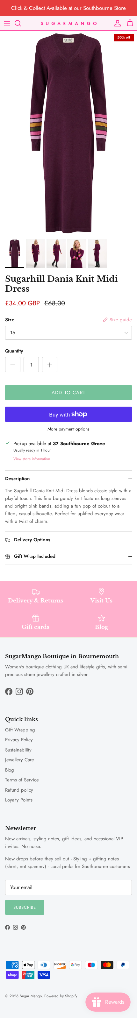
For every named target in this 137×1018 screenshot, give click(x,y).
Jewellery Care (19, 759)
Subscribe (24, 907)
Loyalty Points (18, 799)
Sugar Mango (31, 996)
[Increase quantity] (49, 364)
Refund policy (19, 790)
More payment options (68, 429)
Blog (9, 769)
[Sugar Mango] (69, 23)
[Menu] (7, 23)
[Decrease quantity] (12, 364)
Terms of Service (22, 779)
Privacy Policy (19, 739)
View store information (31, 459)
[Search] (21, 23)
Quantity (14, 351)
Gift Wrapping (20, 729)
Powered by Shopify (60, 996)
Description (17, 478)
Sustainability (18, 749)
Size (9, 320)
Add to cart (68, 392)
